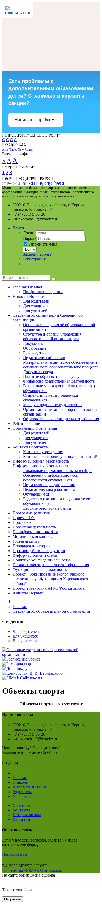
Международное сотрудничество (52, 404)
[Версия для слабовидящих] (6, 272)
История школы (27, 814)
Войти (18, 228)
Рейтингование (26, 423)
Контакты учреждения (43, 452)
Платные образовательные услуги (53, 376)
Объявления (23, 428)
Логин (29, 233)
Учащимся (22, 796)
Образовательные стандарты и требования (61, 419)
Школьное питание (30, 787)
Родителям (22, 791)
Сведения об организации (36, 315)
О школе (20, 782)
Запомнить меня (42, 244)
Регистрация (34, 259)
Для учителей (35, 310)
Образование (34, 348)
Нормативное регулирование (49, 484)
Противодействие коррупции (39, 550)
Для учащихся (35, 306)
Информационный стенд (35, 555)
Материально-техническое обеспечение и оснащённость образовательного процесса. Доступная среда (61, 367)
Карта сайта (23, 819)
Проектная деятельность (34, 527)
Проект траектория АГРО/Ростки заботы (49, 588)
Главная (20, 287)
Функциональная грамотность (40, 569)
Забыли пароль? (37, 254)
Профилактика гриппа (43, 291)
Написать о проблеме (36, 119)
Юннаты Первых (28, 593)
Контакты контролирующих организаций (60, 456)
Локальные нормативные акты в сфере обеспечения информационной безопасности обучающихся (57, 475)
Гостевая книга (26, 541)
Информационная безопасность (41, 461)
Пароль (29, 238)
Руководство (34, 353)
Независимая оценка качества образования (51, 564)
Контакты (21, 447)
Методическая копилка (33, 536)
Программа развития (31, 513)
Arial (5, 149)
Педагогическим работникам (49, 489)
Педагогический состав (44, 357)
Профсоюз (22, 522)
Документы (33, 343)
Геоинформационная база (35, 532)
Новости (20, 296)
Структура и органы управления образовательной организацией (52, 336)
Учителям (21, 805)
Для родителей (36, 301)
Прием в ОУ (24, 517)
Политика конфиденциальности (41, 560)
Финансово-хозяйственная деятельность (59, 381)
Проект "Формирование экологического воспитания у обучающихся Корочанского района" (50, 579)
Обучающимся (36, 494)
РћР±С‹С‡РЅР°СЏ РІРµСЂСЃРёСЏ (34, 183)
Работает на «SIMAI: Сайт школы (32, 870)
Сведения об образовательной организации (51, 611)
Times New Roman (21, 149)
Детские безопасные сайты (47, 508)
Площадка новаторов (31, 546)
